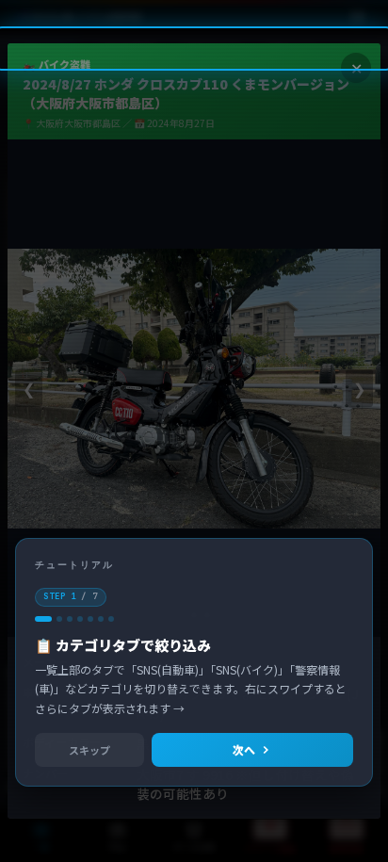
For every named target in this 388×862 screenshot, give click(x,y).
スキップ (89, 749)
